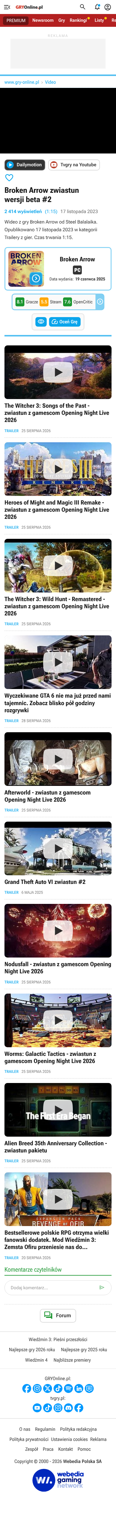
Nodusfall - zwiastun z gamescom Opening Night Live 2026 (58, 944)
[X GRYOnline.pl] (47, 1388)
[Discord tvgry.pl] (68, 1407)
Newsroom (43, 20)
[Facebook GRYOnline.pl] (26, 1388)
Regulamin (45, 1429)
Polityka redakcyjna (78, 1429)
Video (50, 82)
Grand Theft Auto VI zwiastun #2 (58, 858)
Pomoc (84, 1449)
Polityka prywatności (29, 1439)
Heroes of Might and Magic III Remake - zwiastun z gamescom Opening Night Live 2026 (58, 486)
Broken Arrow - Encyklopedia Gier (58, 269)
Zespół (31, 1449)
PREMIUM (16, 20)
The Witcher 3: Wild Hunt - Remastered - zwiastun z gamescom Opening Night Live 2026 (58, 582)
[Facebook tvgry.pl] (78, 1407)
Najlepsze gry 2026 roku (32, 1349)
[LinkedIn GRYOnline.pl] (78, 1388)
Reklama (98, 1439)
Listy (99, 20)
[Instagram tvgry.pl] (58, 1407)
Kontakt (65, 1449)
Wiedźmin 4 (36, 1360)
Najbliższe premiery (72, 1360)
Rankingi (78, 20)
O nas (24, 1429)
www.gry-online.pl (21, 82)
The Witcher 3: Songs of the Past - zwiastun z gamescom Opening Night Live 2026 (58, 389)
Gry (61, 20)
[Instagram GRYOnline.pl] (37, 1388)
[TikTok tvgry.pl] (47, 1407)
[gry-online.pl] (29, 7)
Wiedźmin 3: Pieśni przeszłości (58, 1339)
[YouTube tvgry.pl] (37, 1407)
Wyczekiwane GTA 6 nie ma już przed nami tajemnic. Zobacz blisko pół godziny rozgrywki (58, 679)
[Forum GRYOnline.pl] (89, 1388)
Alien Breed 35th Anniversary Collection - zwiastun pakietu (58, 1123)
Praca (48, 1449)
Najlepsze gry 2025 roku (84, 1349)
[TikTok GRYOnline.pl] (58, 1388)
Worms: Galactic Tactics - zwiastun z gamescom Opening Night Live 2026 (58, 1033)
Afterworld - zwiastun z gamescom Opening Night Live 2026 (58, 772)
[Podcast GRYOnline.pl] (68, 1388)
